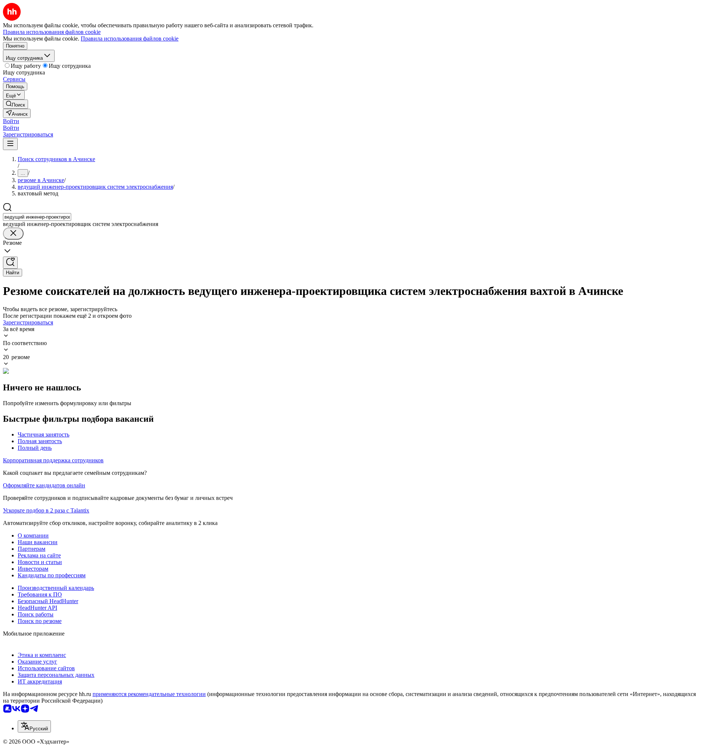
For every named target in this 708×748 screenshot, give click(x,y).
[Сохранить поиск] (10, 263)
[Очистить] (13, 233)
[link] (15, 104)
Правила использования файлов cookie (129, 38)
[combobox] (37, 217)
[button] (11, 121)
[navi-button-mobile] (10, 144)
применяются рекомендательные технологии (149, 694)
